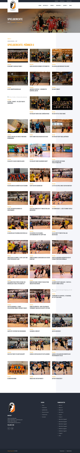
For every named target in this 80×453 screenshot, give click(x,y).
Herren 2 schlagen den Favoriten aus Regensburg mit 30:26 (61, 354)
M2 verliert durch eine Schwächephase (39, 113)
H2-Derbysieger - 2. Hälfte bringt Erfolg (62, 208)
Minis (60, 435)
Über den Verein (45, 412)
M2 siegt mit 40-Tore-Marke (59, 113)
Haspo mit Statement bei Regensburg (16, 331)
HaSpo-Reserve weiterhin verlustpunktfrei (58, 161)
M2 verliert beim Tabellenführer (60, 136)
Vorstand (44, 416)
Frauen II (60, 416)
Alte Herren (61, 412)
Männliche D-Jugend (63, 426)
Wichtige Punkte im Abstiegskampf (16, 354)
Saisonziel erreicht (35, 331)
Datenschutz (69, 1)
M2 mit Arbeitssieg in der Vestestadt (39, 136)
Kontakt (56, 1)
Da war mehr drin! (11, 378)
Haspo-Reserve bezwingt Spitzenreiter (39, 66)
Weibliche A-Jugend (62, 428)
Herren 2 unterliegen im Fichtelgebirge (40, 354)
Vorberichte (44, 407)
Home (40, 5)
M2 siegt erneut (56, 89)
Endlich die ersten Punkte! (36, 378)
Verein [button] (52, 5)
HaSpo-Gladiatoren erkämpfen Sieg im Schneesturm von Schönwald (61, 258)
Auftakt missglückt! (57, 378)
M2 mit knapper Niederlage (14, 89)
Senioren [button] (58, 5)
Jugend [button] (65, 5)
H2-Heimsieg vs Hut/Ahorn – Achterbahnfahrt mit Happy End (38, 233)
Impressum (62, 1)
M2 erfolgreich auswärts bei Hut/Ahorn (17, 185)
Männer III (61, 409)
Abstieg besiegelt (56, 331)
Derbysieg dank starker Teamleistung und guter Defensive (39, 282)
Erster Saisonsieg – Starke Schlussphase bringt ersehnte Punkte (17, 307)
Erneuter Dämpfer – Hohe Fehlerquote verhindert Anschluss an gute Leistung (40, 307)
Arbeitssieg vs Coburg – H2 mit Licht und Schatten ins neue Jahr (17, 258)
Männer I (60, 405)
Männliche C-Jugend (63, 424)
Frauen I (60, 414)
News (43, 405)
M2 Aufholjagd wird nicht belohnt (60, 66)
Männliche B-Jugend (63, 421)
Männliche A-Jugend (63, 419)
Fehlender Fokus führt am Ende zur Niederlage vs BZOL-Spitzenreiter (16, 282)
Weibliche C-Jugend (62, 431)
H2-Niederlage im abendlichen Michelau (17, 233)
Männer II (61, 407)
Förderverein (44, 414)
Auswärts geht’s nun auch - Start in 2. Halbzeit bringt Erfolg (61, 282)
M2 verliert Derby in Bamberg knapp (39, 161)
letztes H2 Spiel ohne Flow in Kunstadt (62, 185)
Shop (70, 5)
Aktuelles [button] (45, 5)
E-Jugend (60, 433)
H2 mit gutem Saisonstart (36, 185)
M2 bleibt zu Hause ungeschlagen (15, 161)
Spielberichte (44, 409)
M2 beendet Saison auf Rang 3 (14, 66)
